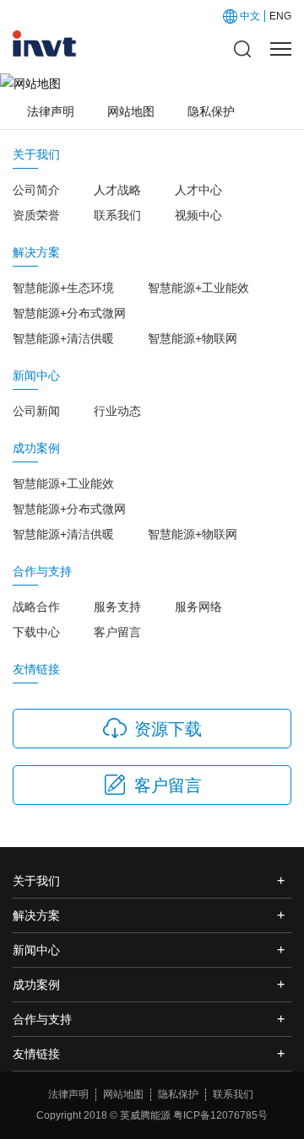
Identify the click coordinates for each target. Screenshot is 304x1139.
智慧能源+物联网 (192, 338)
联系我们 (117, 215)
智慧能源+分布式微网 (69, 313)
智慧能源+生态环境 (63, 287)
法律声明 (50, 111)
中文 (250, 16)
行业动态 (117, 411)
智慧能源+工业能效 (198, 287)
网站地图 (131, 111)
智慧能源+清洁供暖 (63, 338)
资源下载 (168, 729)
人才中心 (198, 190)
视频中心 (198, 215)
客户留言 (117, 632)
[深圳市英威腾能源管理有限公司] (45, 43)
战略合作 (36, 606)
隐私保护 (211, 111)
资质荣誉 (36, 215)
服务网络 (198, 606)
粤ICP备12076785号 (220, 1115)
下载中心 (36, 632)
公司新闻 (36, 411)
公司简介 (36, 190)
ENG (280, 16)
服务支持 (117, 606)
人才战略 (117, 190)
